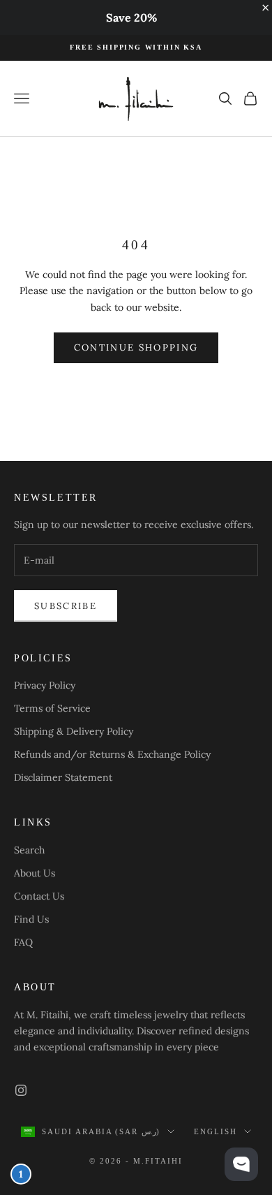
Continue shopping (136, 347)
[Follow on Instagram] (21, 1090)
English (215, 1131)
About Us (34, 873)
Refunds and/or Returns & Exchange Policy (112, 754)
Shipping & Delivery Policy (73, 731)
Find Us (31, 919)
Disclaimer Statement (63, 777)
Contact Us (39, 896)
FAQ (23, 942)
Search (29, 850)
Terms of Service (52, 708)
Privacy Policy (44, 685)
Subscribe (65, 606)
